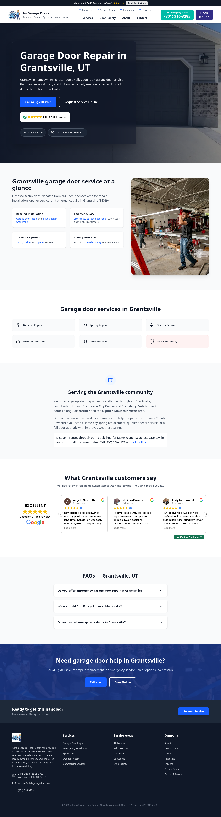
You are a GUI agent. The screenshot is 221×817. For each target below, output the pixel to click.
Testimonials (171, 748)
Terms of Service (173, 774)
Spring (19, 242)
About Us (169, 743)
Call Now (95, 682)
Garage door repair (26, 218)
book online (138, 442)
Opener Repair (71, 758)
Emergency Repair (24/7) (76, 748)
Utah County (120, 763)
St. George (119, 758)
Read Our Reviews (137, 3)
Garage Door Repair (73, 743)
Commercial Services (74, 763)
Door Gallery (107, 18)
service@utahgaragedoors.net (34, 783)
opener (40, 242)
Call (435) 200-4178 (38, 102)
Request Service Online (81, 102)
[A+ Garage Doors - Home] (14, 15)
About (126, 18)
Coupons (87, 9)
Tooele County (93, 242)
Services (88, 18)
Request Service (193, 711)
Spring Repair (70, 753)
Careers (147, 9)
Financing (128, 9)
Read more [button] (70, 528)
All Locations (120, 743)
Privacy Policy (172, 769)
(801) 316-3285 (26, 790)
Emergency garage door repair (90, 218)
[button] (45, 117)
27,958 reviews (41, 516)
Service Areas (107, 9)
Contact (142, 18)
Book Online (123, 682)
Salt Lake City (121, 748)
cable (28, 242)
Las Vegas (119, 753)
